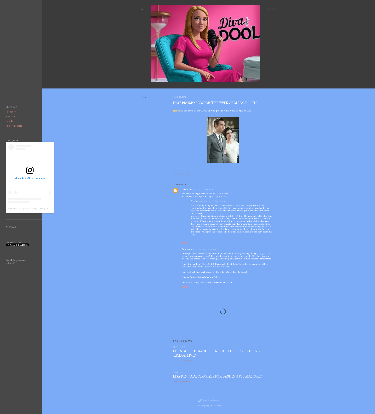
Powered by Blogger (210, 400)
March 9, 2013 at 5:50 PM (214, 201)
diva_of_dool (30, 208)
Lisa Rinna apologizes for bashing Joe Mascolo (217, 376)
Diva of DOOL (14, 208)
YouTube (10, 116)
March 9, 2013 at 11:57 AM (203, 189)
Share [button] (144, 97)
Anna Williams (216, 405)
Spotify (9, 121)
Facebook (11, 111)
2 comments (185, 361)
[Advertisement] (21, 50)
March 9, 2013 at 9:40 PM (206, 249)
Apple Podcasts (14, 126)
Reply (185, 243)
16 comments (185, 382)
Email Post (184, 174)
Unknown (187, 189)
